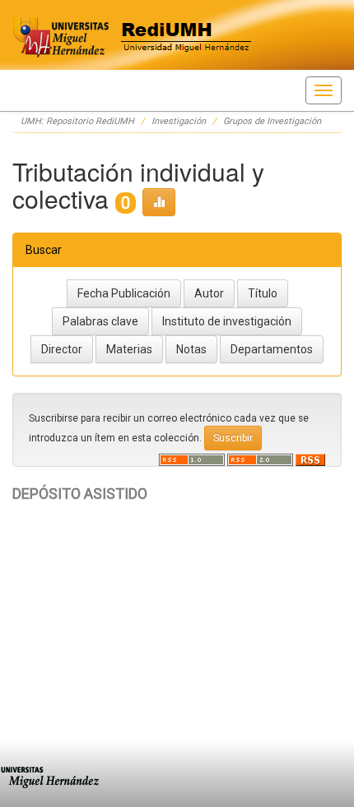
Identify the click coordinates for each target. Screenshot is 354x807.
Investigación (178, 121)
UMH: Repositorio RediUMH (77, 121)
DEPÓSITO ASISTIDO (79, 493)
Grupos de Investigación (272, 121)
